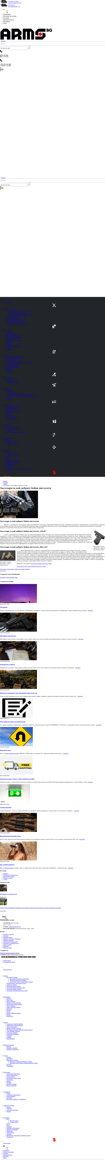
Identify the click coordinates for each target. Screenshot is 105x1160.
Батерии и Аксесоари (13, 382)
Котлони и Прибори (12, 462)
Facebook (2, 577)
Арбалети (9, 441)
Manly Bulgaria (11, 371)
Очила (8, 344)
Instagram (13, 953)
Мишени (9, 415)
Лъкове (9, 440)
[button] (1, 27)
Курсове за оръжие (9, 16)
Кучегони (9, 430)
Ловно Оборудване (12, 408)
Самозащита (6, 424)
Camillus (9, 370)
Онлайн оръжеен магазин (11, 753)
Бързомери (10, 391)
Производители (8, 19)
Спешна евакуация (5, 807)
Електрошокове (11, 429)
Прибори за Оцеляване (13, 461)
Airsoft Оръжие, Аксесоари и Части (16, 316)
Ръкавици (9, 341)
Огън (8, 458)
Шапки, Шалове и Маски (14, 346)
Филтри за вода (14, 453)
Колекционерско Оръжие (14, 319)
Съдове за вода (14, 455)
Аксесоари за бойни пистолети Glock (17, 323)
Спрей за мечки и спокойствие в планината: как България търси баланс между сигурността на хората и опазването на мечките (30, 907)
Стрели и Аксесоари (12, 443)
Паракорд (9, 459)
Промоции (7, 14)
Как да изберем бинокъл (7, 864)
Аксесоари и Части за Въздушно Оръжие (21, 314)
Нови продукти (7, 302)
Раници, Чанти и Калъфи (14, 335)
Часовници (10, 412)
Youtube (8, 953)
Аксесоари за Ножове (13, 367)
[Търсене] (29, 47)
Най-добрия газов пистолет (8, 636)
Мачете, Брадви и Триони (14, 361)
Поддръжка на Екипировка (14, 337)
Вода (8, 452)
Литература (10, 470)
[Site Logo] (26, 39)
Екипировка (6, 329)
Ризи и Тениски (11, 338)
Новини (5, 873)
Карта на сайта (7, 947)
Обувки (9, 331)
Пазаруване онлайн (8, 876)
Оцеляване (6, 450)
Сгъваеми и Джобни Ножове (15, 356)
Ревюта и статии (8, 878)
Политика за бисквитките (10, 941)
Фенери (9, 379)
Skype (17, 953)
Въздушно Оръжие (12, 310)
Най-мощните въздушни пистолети (8, 894)
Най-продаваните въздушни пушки (10, 836)
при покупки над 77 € (14, 2)
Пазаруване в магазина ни (10, 875)
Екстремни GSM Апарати (14, 411)
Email (16, 577)
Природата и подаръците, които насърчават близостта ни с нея (18, 693)
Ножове (5, 355)
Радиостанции (11, 409)
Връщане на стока (5, 750)
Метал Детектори (11, 418)
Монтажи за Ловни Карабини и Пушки (21, 394)
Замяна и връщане (8, 940)
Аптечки (9, 467)
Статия (5, 879)
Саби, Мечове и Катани (13, 364)
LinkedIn (11, 577)
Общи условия (7, 944)
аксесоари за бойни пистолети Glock (41, 563)
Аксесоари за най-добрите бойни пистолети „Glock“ (31, 566)
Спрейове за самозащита (13, 427)
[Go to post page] (18, 602)
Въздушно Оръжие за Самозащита (19, 311)
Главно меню (7, 960)
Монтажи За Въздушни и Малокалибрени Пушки (24, 396)
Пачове (9, 347)
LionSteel (9, 368)
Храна (8, 456)
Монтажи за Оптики (12, 393)
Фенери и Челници (8, 377)
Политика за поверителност (11, 943)
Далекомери (10, 399)
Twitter (7, 577)
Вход (5, 23)
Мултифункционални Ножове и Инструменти (19, 362)
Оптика (5, 388)
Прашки (9, 444)
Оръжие (5, 308)
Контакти (6, 21)
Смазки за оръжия (12, 317)
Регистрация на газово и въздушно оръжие (12, 721)
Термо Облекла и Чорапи (14, 340)
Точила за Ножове (12, 359)
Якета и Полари (11, 334)
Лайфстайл (10, 464)
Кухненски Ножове (12, 365)
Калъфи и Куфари (12, 417)
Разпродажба (6, 476)
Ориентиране (10, 465)
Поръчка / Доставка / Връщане (11, 939)
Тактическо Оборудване (13, 406)
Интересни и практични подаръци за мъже (19, 468)
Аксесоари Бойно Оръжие (14, 322)
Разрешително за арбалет (7, 664)
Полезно (6, 18)
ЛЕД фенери (3, 607)
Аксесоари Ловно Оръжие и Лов (16, 320)
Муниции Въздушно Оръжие (18, 313)
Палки (8, 426)
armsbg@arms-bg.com (15, 926)
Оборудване (6, 405)
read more (90, 610)
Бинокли (9, 397)
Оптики (9, 390)
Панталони (10, 332)
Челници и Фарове (12, 380)
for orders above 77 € (14, 5)
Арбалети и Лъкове (8, 438)
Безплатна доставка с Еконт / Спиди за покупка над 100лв (17, 779)
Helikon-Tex (10, 349)
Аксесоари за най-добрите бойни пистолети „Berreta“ (15, 569)
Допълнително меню (9, 962)
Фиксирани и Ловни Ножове (15, 358)
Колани (9, 343)
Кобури (9, 414)
